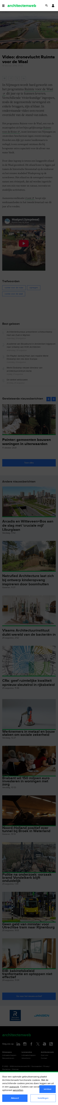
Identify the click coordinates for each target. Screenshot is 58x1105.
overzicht (14, 1086)
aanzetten (18, 1090)
